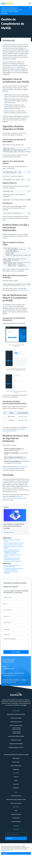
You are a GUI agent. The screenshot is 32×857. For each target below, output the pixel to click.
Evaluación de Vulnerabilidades (16, 743)
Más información (8, 532)
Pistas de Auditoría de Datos (11, 550)
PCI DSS (6, 105)
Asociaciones (16, 784)
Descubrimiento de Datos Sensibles (16, 736)
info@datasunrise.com (8, 661)
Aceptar (5, 853)
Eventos (16, 780)
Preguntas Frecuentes (16, 814)
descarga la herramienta (17, 498)
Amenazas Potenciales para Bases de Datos (16, 799)
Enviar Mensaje (16, 652)
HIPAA (6, 99)
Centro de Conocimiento (16, 803)
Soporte (16, 825)
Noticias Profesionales (16, 795)
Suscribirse (9, 838)
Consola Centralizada (16, 821)
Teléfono (5, 603)
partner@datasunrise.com (9, 682)
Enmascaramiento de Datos (16, 725)
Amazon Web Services (16, 765)
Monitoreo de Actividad (16, 718)
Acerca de (16, 776)
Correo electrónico (7, 609)
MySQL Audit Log (23, 290)
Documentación (16, 817)
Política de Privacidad (6, 850)
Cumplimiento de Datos (16, 740)
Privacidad (23, 705)
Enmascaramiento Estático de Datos (13, 544)
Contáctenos (16, 787)
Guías (16, 810)
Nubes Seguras (16, 758)
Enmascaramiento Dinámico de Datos (14, 543)
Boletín (16, 829)
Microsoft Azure (16, 762)
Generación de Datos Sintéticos (12, 561)
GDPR (5, 95)
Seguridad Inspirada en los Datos (16, 747)
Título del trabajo (7, 622)
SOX (5, 111)
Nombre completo (7, 597)
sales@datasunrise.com (9, 668)
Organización (6, 616)
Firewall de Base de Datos (16, 721)
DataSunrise (13, 67)
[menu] (30, 3)
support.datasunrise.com (9, 675)
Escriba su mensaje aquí (9, 638)
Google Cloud (16, 769)
